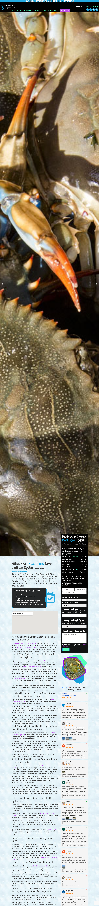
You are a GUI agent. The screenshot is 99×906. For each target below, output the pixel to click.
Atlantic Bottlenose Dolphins (32, 667)
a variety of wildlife (21, 678)
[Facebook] (87, 9)
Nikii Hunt (68, 801)
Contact (56, 10)
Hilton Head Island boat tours (26, 647)
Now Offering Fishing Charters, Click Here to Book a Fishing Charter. (49, 1)
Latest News (37, 10)
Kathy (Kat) (68, 703)
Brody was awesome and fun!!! (69, 881)
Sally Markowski (69, 780)
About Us (47, 10)
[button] (46, 554)
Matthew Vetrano (70, 721)
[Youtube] (96, 9)
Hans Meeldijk (69, 761)
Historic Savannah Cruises (40, 866)
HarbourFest (52, 829)
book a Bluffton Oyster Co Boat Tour (25, 643)
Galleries (27, 10)
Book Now (65, 10)
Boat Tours (15, 10)
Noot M (67, 876)
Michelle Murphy (69, 890)
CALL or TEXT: (87, 6)
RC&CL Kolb (69, 744)
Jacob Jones (69, 827)
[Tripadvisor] (93, 9)
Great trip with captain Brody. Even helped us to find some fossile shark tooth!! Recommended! (73, 768)
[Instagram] (90, 9)
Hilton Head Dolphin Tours (69, 695)
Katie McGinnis (69, 849)
